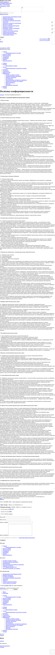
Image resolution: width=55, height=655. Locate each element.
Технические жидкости (8, 32)
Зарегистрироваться (5, 645)
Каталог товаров (7, 548)
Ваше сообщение (4, 535)
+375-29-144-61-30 (43, 38)
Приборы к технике (8, 27)
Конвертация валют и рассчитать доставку (16, 68)
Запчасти (5, 580)
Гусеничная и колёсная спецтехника (12, 20)
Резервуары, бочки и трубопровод (11, 28)
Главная (2, 94)
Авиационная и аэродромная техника (12, 16)
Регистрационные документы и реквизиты (16, 80)
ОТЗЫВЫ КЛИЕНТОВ (6, 3)
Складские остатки (7, 29)
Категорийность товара (11, 65)
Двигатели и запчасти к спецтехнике (12, 23)
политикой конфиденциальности (27, 537)
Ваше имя (2, 517)
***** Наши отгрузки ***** (10, 567)
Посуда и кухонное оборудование (11, 25)
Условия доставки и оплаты (12, 74)
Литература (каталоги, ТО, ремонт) (14, 81)
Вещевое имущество (8, 18)
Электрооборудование (8, 34)
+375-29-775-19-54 (43, 40)
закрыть (2, 499)
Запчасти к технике (7, 24)
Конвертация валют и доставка (13, 53)
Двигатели (5, 21)
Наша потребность (10, 82)
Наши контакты (7, 549)
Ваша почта (3, 519)
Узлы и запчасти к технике (9, 583)
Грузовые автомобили (8, 19)
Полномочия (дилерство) (12, 85)
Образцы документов (11, 77)
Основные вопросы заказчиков (13, 76)
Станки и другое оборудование (10, 31)
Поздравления (9, 78)
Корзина (5, 553)
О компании (6, 551)
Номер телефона (4, 522)
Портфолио (5, 552)
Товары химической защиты (10, 33)
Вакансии (8, 83)
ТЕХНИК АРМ (7, 585)
